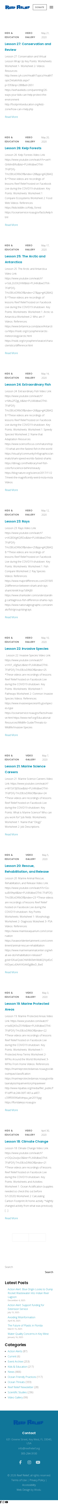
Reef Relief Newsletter (20, 1387)
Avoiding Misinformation (21, 1317)
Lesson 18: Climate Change (26, 1141)
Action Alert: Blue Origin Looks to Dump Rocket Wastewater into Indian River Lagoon (30, 1293)
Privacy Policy (37, 1480)
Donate (39, 7)
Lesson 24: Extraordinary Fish (28, 384)
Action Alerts (15, 1351)
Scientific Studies (17, 1392)
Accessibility (29, 1485)
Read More (11, 117)
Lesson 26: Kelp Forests (23, 148)
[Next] (37, 1237)
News (11, 1372)
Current (12, 1356)
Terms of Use (19, 1480)
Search (9, 1267)
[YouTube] (6, 1502)
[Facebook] (1, 1502)
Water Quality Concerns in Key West (28, 1334)
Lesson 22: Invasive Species (26, 648)
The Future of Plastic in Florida (25, 1325)
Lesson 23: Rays (17, 521)
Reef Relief (23, 1475)
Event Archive (15, 1361)
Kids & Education (12, 35)
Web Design (23, 1489)
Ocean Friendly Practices (22, 1377)
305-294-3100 (29, 1453)
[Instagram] (3, 1502)
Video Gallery (30, 35)
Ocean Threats (16, 1382)
